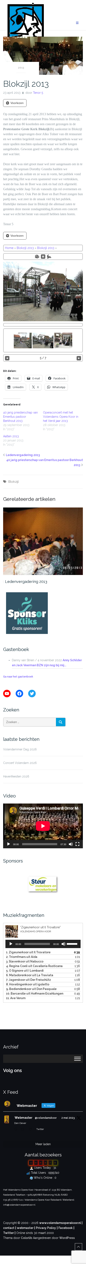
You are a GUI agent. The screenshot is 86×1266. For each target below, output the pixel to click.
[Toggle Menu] (77, 1059)
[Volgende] (79, 357)
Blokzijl (13, 482)
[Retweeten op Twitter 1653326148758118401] (24, 1129)
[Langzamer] (37, 256)
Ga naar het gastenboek (18, 676)
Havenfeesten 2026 (16, 776)
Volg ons (12, 1070)
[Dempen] (71, 844)
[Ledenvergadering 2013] (43, 541)
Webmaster (23, 1117)
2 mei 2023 (68, 1117)
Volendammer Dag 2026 (20, 749)
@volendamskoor (46, 1117)
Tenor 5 (38, 92)
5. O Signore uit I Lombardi (25, 970)
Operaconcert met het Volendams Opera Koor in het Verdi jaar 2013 (60, 416)
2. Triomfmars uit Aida (21, 957)
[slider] (72, 943)
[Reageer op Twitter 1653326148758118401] (16, 1129)
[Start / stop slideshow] (43, 256)
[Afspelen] (8, 844)
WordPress (67, 1238)
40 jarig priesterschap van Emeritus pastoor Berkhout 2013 (20, 416)
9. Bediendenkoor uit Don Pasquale (31, 989)
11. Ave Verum (15, 998)
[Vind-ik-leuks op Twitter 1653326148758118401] (31, 1129)
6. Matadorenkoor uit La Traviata (29, 975)
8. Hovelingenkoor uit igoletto (27, 984)
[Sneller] (49, 256)
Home (9, 248)
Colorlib (26, 1238)
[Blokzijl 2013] (43, 55)
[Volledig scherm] (77, 844)
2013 (21, 67)
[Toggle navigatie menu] (77, 23)
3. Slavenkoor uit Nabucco (24, 961)
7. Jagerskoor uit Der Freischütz (28, 979)
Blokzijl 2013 (26, 84)
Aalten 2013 (11, 436)
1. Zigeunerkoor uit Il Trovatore (28, 952)
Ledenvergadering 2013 (23, 455)
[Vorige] (7, 357)
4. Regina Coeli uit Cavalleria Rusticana (34, 966)
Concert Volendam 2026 (20, 763)
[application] (43, 826)
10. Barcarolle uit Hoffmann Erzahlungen (34, 993)
